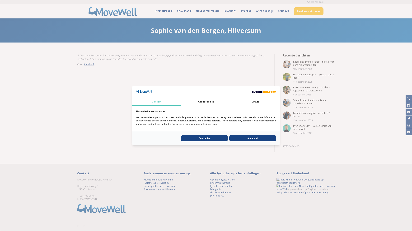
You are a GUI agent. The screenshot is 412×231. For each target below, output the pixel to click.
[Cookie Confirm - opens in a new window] (264, 92)
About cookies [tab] (206, 101)
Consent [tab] (156, 101)
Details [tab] (255, 101)
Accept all (252, 138)
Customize (204, 138)
